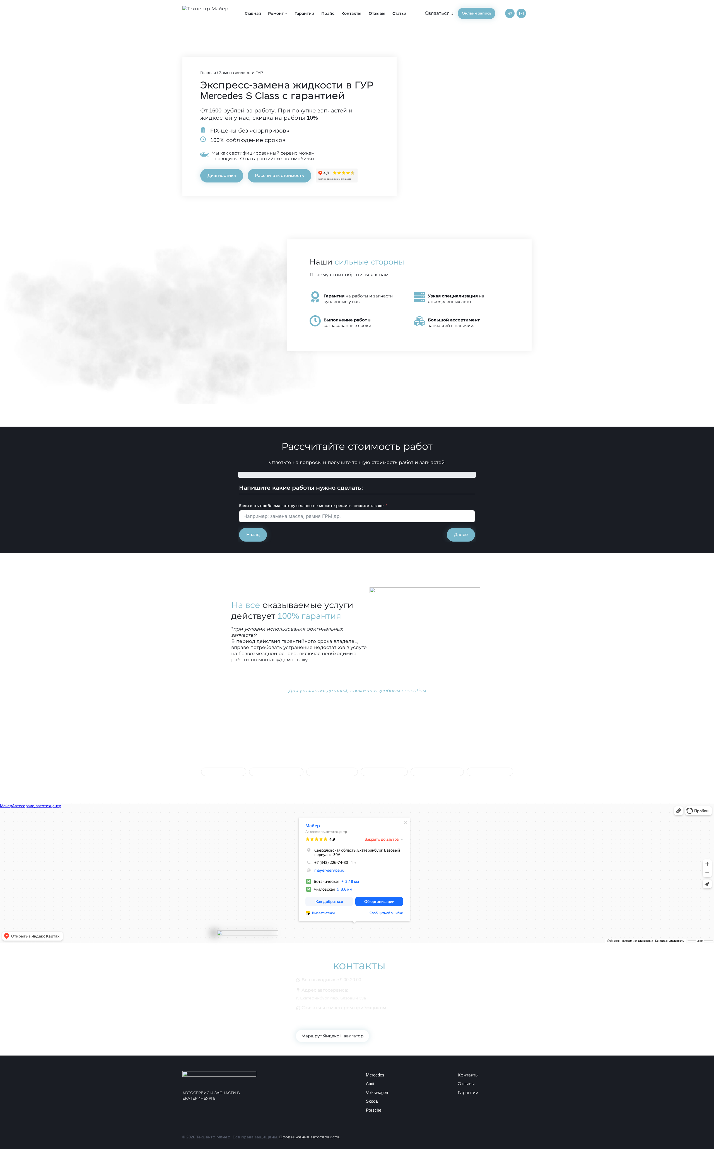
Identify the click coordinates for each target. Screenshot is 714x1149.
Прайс (327, 13)
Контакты (351, 13)
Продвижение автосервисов (309, 1137)
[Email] (521, 13)
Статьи (399, 13)
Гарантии (304, 13)
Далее (461, 534)
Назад (253, 534)
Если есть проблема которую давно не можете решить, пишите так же (311, 506)
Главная (253, 13)
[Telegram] (510, 13)
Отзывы (377, 13)
